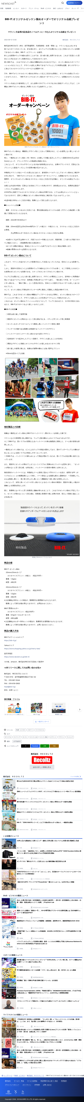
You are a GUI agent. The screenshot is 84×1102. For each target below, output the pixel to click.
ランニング (70, 737)
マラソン (61, 737)
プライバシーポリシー (12, 1085)
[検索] (63, 3)
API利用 (37, 1085)
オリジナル (8, 737)
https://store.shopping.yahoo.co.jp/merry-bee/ (22, 649)
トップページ (8, 1075)
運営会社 (8, 1081)
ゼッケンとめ (34, 737)
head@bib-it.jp (10, 687)
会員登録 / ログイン (74, 3)
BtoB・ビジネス (46, 8)
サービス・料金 (19, 1081)
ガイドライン (27, 1085)
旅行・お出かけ (58, 8)
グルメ (67, 8)
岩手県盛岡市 (17, 741)
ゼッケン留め (44, 737)
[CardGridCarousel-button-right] (80, 709)
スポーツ (24, 8)
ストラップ (17, 737)
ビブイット (53, 737)
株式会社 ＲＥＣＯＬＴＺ (71, 40)
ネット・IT (75, 8)
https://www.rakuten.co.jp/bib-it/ (17, 657)
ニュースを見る (74, 776)
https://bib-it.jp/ (10, 640)
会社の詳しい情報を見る (42, 767)
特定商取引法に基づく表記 (49, 1081)
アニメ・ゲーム (34, 8)
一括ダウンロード (43, 721)
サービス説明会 (32, 1081)
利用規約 (64, 1081)
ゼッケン (25, 737)
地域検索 (8, 8)
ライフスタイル (39, 730)
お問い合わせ (47, 1085)
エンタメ (16, 8)
